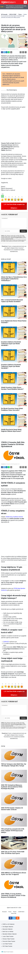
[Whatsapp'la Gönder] (9, 52)
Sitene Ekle (13, 913)
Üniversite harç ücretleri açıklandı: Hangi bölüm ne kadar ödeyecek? (16, 6)
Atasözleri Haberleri (8, 929)
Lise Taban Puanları (7, 943)
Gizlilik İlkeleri (21, 911)
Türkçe (20, 14)
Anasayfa (5, 14)
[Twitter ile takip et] (14, 918)
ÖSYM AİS (6, 641)
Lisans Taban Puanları (8, 936)
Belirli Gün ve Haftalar (8, 931)
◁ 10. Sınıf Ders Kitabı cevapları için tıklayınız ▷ (14, 206)
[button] (21, 52)
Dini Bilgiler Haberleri (8, 926)
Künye (9, 911)
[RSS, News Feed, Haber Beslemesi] (17, 918)
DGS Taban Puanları (7, 946)
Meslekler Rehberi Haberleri (10, 934)
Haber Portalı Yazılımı (8, 951)
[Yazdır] (11, 52)
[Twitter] (4, 52)
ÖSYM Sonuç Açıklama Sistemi (14, 517)
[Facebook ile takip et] (10, 918)
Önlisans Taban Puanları (8, 939)
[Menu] (25, 2)
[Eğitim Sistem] (8, 2)
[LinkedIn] (6, 52)
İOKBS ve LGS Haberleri (8, 924)
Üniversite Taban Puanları (9, 941)
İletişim (14, 911)
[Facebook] (2, 52)
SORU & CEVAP (12, 14)
